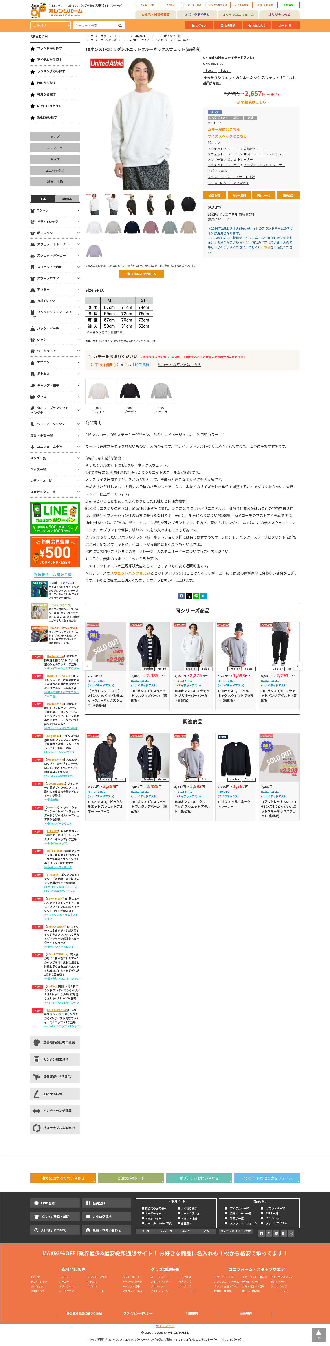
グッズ (41, 396)
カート (283, 25)
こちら (266, 247)
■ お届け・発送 (187, 1218)
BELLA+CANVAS (57, 1010)
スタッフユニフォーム (238, 14)
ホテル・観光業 (251, 1291)
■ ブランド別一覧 (273, 1208)
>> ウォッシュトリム (57, 915)
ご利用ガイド (147, 5)
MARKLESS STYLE (58, 676)
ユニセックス (55, 170)
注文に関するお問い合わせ (63, 1178)
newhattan (54, 898)
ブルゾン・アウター (98, 1277)
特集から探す (46, 94)
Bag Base (53, 736)
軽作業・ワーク (251, 1281)
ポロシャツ (45, 232)
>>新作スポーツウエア (58, 823)
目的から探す (46, 82)
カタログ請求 (102, 1216)
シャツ (41, 339)
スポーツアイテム (197, 14)
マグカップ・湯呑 (132, 1291)
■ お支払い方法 (151, 1218)
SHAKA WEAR (55, 926)
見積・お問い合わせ (107, 1230)
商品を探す (260, 1201)
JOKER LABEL (56, 783)
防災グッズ (185, 1281)
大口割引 (170, 5)
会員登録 (229, 25)
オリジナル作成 (279, 14)
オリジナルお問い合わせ (199, 1178)
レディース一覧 (41, 480)
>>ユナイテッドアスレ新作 (60, 728)
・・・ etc (95, 1291)
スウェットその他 (49, 266)
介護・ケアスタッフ (282, 1277)
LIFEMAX (52, 874)
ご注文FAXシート (131, 1178)
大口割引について (53, 1230)
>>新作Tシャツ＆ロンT (58, 946)
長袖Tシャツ (46, 300)
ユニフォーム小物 (49, 446)
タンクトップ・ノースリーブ (50, 314)
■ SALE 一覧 (269, 1213)
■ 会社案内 (185, 1223)
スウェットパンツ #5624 (130, 573)
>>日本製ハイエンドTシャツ (61, 978)
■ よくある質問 (187, 1208)
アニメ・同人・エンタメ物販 (228, 183)
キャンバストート (132, 1281)
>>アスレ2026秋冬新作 (58, 776)
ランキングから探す (51, 71)
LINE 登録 (48, 1203)
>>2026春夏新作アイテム (59, 891)
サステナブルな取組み (59, 1127)
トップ (89, 36)
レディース (55, 148)
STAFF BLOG (52, 1093)
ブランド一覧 (109, 40)
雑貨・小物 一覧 (41, 435)
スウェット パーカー (51, 255)
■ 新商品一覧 (234, 1218)
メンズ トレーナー (240, 159)
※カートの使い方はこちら (179, 364)
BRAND (67, 198)
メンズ (55, 137)
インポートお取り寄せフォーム (267, 1178)
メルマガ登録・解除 (55, 1216)
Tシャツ (43, 210)
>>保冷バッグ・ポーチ (58, 867)
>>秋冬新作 (51, 799)
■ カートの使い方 (189, 1213)
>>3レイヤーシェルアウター (61, 668)
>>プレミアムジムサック (59, 752)
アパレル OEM (218, 170)
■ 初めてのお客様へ (154, 1208)
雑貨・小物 (55, 182)
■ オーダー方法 (151, 1213)
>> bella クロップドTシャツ (62, 1026)
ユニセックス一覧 (42, 492)
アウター (43, 289)
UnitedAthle (55, 656)
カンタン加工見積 (218, 5)
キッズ (55, 159)
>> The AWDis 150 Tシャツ (61, 1002)
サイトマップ (165, 1326)
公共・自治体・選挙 (253, 1286)
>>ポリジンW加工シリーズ (60, 887)
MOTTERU (54, 851)
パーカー (65, 1281)
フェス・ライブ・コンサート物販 (231, 176)
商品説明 (214, 195)
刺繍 (250, 117)
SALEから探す (47, 117)
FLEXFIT (52, 831)
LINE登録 (288, 5)
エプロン (43, 362)
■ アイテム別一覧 (237, 1208)
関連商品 (288, 195)
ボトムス (43, 373)
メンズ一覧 (215, 159)
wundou (52, 807)
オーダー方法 (194, 5)
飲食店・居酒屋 (222, 1291)
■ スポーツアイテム (274, 1223)
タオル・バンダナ (161, 1281)
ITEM (43, 198)
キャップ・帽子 (48, 385)
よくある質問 (241, 5)
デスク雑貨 (185, 1277)
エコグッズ (185, 1286)
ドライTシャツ (47, 221)
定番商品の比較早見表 (59, 1042)
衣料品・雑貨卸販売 (155, 14)
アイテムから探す (49, 59)
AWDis (51, 986)
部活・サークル (279, 1281)
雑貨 (206, 1231)
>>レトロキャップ (55, 843)
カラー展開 (239, 195)
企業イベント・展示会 (254, 1277)
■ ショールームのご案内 (157, 1223)
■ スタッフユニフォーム (242, 1223)
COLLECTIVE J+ (57, 954)
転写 (236, 117)
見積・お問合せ (265, 5)
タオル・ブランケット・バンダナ (51, 410)
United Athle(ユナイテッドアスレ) (228, 57)
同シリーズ (263, 195)
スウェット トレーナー (114, 36)
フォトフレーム (159, 1291)
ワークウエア (46, 351)
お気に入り (259, 25)
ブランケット (158, 1286)
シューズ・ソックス (51, 424)
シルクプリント (218, 117)
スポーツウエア (48, 278)
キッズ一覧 (38, 469)
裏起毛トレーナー (146, 36)
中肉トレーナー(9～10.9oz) (263, 154)
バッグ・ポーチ (48, 328)
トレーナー (65, 1277)
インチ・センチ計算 (57, 1110)
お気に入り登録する (144, 273)
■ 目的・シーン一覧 (238, 1213)
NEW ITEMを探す (49, 105)
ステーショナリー (160, 1277)
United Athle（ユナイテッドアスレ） (146, 40)
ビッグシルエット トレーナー (264, 165)
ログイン (201, 25)
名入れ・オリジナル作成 (236, 1231)
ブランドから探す (49, 48)
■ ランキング (271, 1218)
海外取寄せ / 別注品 (57, 1076)
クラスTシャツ (279, 1286)
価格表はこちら (253, 102)
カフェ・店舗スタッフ (226, 1286)
